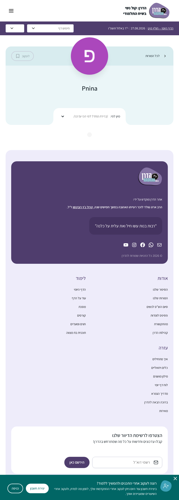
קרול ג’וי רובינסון (83, 207)
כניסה (15, 488)
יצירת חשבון (37, 488)
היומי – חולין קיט (160, 28)
